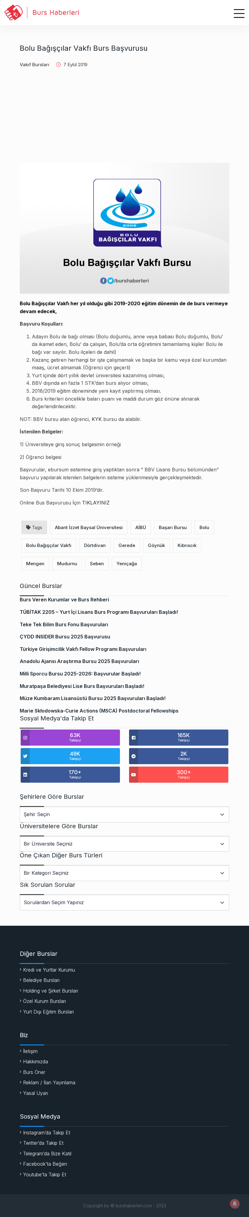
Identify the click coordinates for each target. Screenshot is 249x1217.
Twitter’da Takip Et (43, 1143)
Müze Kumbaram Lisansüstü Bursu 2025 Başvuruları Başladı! (92, 698)
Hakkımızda (35, 1061)
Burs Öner (34, 1072)
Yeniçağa (127, 563)
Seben (97, 563)
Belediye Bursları (41, 980)
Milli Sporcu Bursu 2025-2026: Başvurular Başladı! (80, 674)
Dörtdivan (95, 545)
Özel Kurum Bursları (44, 1001)
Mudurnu (67, 563)
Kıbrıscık (187, 545)
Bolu (204, 527)
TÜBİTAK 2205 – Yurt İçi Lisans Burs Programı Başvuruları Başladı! (99, 612)
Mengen (35, 563)
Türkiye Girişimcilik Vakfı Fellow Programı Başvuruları (83, 649)
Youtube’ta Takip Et (44, 1174)
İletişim (30, 1051)
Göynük (156, 545)
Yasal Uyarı (35, 1093)
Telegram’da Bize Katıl (47, 1153)
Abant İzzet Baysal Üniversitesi (89, 527)
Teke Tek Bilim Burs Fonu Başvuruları (64, 624)
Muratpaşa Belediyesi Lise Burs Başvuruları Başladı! (82, 686)
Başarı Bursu (173, 527)
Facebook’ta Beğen (45, 1164)
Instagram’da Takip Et (46, 1133)
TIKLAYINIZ (96, 503)
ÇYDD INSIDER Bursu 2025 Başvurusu (65, 637)
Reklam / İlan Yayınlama (49, 1082)
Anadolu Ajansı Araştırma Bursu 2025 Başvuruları (79, 661)
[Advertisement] (124, 120)
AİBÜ (140, 527)
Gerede (126, 545)
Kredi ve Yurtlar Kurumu (49, 970)
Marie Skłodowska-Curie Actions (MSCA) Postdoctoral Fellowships (99, 711)
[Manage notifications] (235, 1203)
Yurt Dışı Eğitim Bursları (48, 1012)
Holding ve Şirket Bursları (50, 991)
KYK (97, 419)
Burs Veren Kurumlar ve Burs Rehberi (64, 600)
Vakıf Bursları (34, 64)
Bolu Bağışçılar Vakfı (48, 545)
